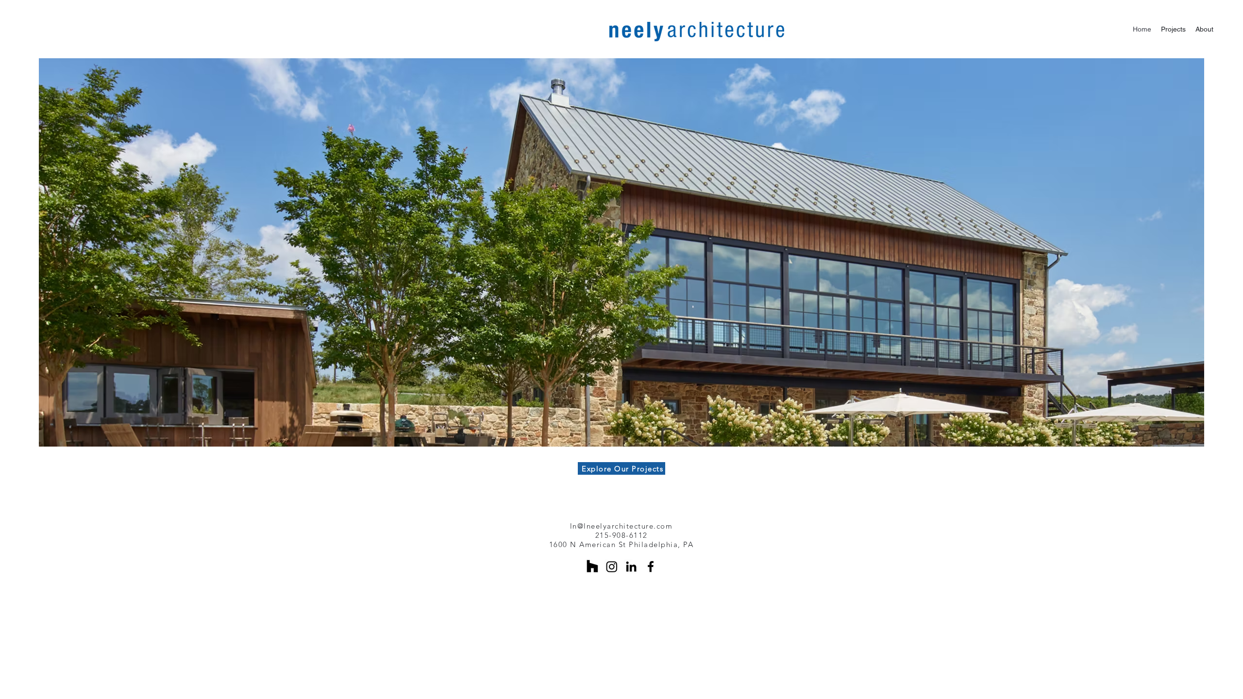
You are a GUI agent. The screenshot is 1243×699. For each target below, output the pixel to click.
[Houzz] (592, 566)
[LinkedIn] (631, 566)
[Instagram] (612, 566)
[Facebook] (650, 566)
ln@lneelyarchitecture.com (621, 526)
